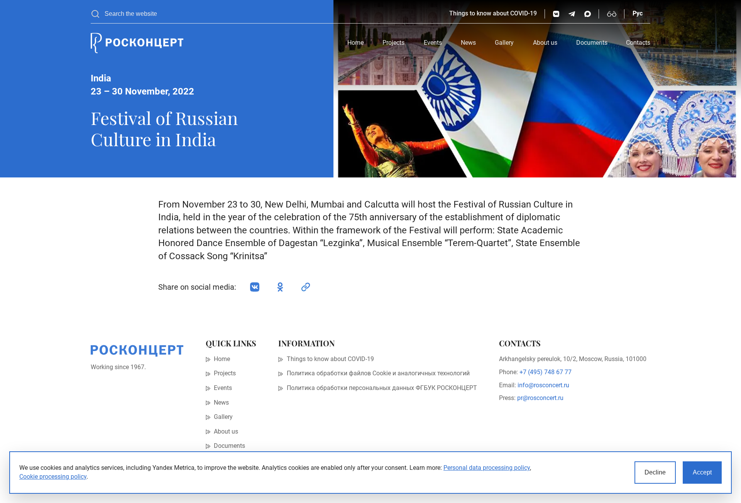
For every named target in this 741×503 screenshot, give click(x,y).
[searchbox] (273, 13)
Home (355, 42)
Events (433, 42)
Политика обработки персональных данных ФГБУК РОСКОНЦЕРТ (382, 388)
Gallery (504, 42)
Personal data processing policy (486, 467)
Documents (591, 42)
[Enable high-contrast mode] (611, 14)
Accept (702, 472)
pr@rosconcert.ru (540, 398)
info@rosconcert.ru (543, 385)
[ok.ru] (280, 287)
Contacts (638, 42)
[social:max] (587, 14)
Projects (393, 42)
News (468, 42)
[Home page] (137, 43)
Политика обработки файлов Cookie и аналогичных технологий (378, 373)
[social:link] (305, 287)
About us (545, 42)
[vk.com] (556, 14)
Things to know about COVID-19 (493, 13)
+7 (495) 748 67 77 (545, 372)
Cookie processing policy (52, 476)
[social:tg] (571, 14)
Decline (655, 472)
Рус (638, 13)
